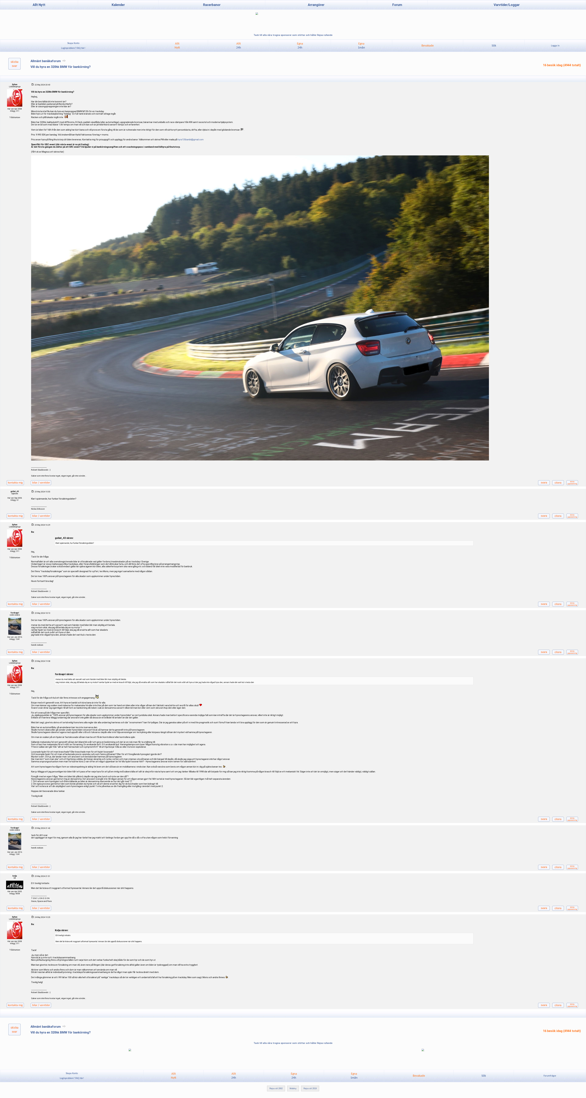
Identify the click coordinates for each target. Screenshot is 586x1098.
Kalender (118, 5)
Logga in (555, 46)
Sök (494, 45)
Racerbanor (212, 5)
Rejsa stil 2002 (276, 1088)
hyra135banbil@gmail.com (191, 139)
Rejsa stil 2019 (310, 1088)
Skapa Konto (73, 43)
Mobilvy (293, 1088)
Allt (238, 45)
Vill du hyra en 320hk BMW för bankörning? (61, 67)
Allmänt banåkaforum (46, 61)
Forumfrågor (550, 1076)
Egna (300, 45)
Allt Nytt (39, 5)
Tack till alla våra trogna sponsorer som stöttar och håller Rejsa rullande (293, 35)
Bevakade (427, 45)
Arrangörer (316, 5)
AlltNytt (177, 45)
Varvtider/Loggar (507, 5)
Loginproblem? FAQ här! (73, 48)
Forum (397, 5)
